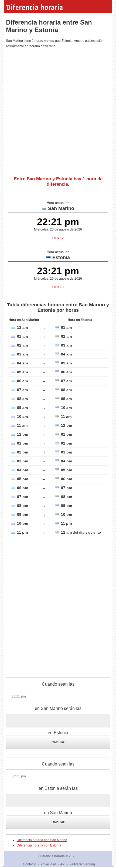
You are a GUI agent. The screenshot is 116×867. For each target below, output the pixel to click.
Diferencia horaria (34, 7)
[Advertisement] (58, 110)
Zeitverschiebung (82, 864)
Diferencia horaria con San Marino (42, 840)
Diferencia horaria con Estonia (39, 845)
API (62, 864)
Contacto (29, 864)
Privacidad (48, 864)
